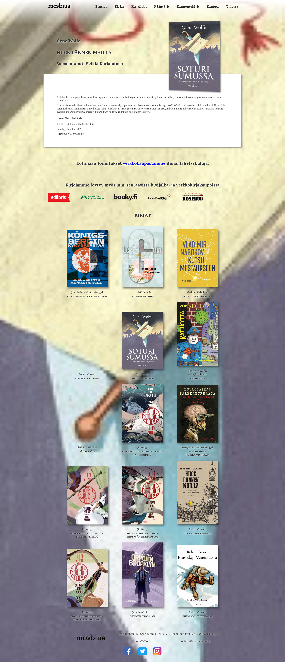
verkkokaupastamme (145, 163)
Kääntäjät (161, 6)
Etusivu (101, 6)
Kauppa (213, 6)
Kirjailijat (139, 6)
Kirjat (119, 6)
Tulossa (232, 6)
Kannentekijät (188, 6)
